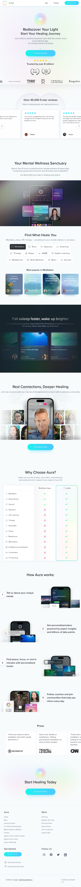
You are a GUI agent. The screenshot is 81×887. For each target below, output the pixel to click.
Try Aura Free (72, 3)
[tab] (18, 246)
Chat (15, 880)
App (46, 3)
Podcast (56, 3)
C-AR (62, 882)
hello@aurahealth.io (25, 880)
